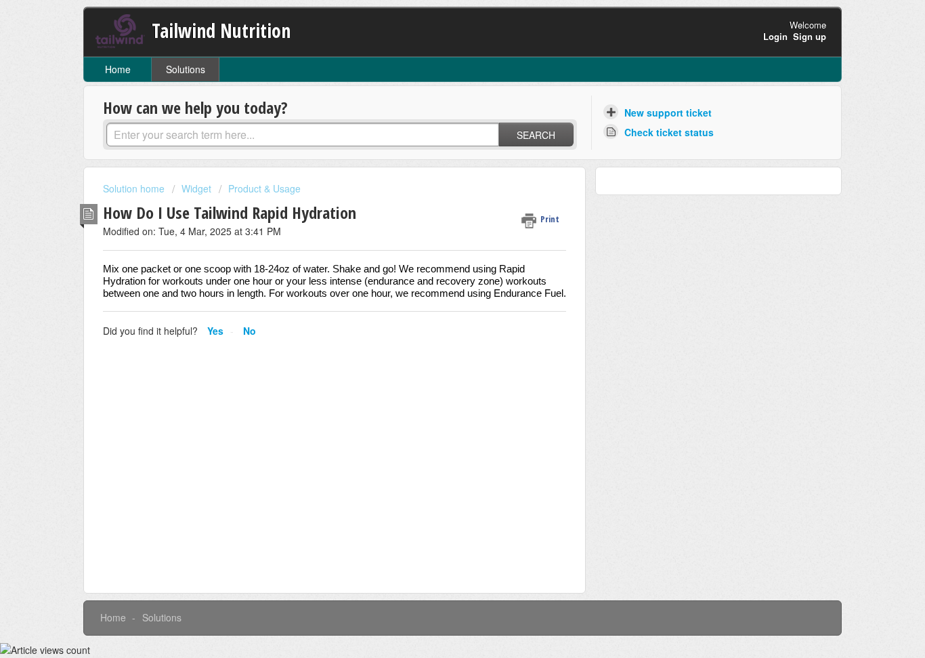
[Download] (437, 149)
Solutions (185, 69)
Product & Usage (264, 188)
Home (118, 69)
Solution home (135, 188)
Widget (196, 188)
